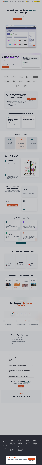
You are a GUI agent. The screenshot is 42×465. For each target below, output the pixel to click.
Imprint (32, 462)
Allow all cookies (31, 459)
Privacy (30, 462)
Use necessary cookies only (31, 460)
